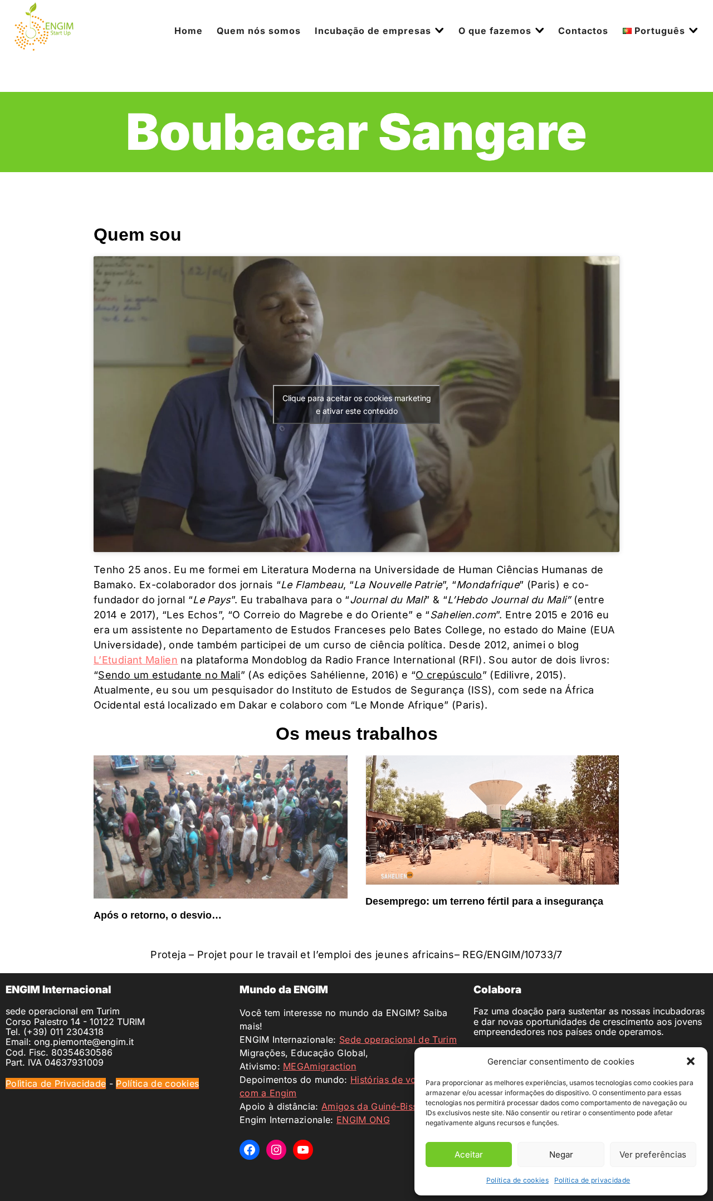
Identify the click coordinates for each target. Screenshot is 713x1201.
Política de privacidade (592, 1180)
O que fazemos (494, 30)
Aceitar (469, 1154)
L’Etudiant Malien (136, 660)
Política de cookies (517, 1180)
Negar (561, 1154)
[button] (690, 1061)
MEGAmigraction (319, 1066)
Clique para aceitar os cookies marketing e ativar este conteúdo (356, 404)
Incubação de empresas (373, 30)
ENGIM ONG (363, 1119)
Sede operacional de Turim (398, 1039)
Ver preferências (652, 1154)
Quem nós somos (259, 30)
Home (188, 30)
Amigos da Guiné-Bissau (374, 1106)
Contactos (583, 30)
